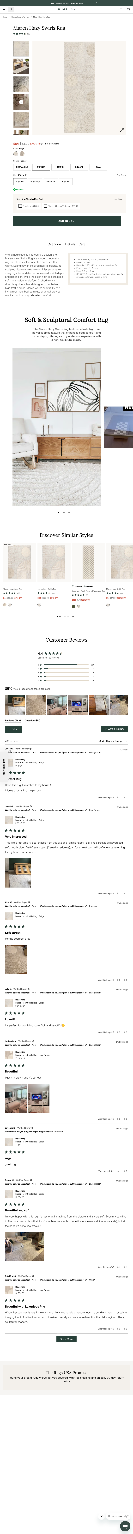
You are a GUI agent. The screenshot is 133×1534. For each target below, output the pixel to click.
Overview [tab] (54, 244)
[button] (21, 34)
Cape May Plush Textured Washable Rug (88, 591)
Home (5, 17)
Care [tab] (82, 244)
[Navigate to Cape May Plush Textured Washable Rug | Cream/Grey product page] (88, 562)
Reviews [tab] (13, 721)
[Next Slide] (125, 705)
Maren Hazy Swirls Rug (41, 17)
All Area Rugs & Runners (20, 17)
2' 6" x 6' (20, 181)
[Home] (66, 9)
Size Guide (121, 175)
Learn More (118, 199)
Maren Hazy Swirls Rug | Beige (29, 764)
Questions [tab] (32, 721)
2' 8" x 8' (66, 181)
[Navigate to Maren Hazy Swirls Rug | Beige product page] (19, 562)
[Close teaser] (9, 751)
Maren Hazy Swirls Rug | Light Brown (32, 1056)
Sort (101, 741)
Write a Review (117, 729)
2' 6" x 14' (50, 181)
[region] (66, 705)
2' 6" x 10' (35, 181)
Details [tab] (70, 244)
